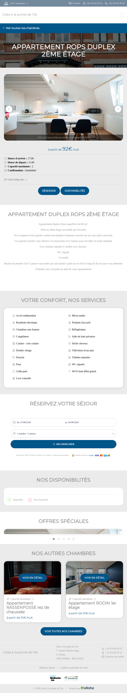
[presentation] (9, 109)
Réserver (49, 190)
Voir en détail (32, 577)
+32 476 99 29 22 (113, 648)
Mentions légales (47, 667)
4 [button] (69, 539)
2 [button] (59, 539)
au (66, 422)
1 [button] (54, 539)
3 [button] (64, 539)
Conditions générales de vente (74, 667)
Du (18, 422)
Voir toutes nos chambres (22, 28)
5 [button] (74, 539)
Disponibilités (75, 190)
